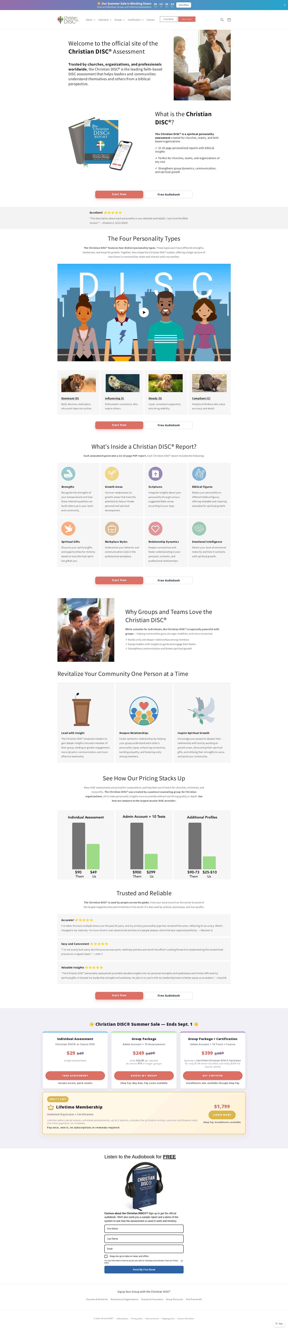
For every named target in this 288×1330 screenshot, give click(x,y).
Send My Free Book (144, 1269)
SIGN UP (258, 694)
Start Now (119, 194)
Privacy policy (136, 1318)
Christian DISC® (107, 1318)
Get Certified (212, 1075)
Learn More (222, 1114)
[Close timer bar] (284, 5)
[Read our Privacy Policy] (182, 1261)
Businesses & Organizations (124, 1299)
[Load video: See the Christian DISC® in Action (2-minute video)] (144, 312)
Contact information (185, 1318)
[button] (90, 19)
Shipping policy (168, 1318)
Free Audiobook (169, 194)
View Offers (184, 5)
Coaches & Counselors (152, 1299)
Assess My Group (144, 1075)
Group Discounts (174, 1299)
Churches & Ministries (97, 1299)
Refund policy (122, 1318)
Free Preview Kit (194, 1299)
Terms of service (152, 1318)
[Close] (282, 630)
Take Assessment (75, 1075)
